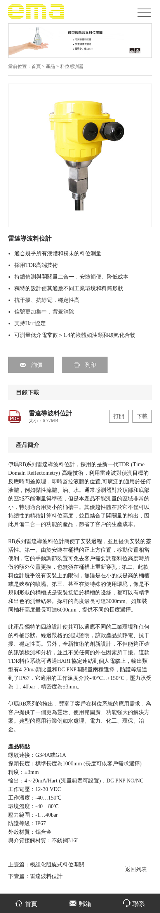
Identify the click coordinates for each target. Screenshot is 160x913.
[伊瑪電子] (36, 11)
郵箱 (85, 904)
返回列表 (136, 869)
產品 (51, 66)
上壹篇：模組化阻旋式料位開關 (46, 865)
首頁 (36, 66)
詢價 (36, 365)
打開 (118, 416)
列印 (89, 365)
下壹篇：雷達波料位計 (35, 876)
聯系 (138, 904)
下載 (142, 416)
